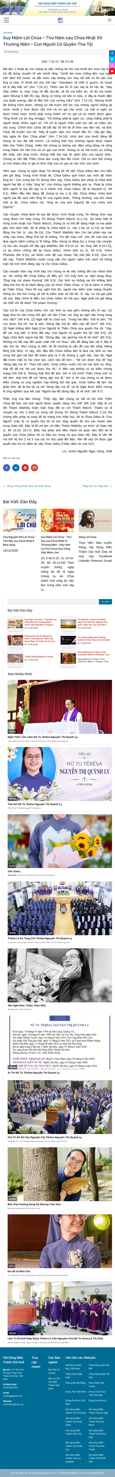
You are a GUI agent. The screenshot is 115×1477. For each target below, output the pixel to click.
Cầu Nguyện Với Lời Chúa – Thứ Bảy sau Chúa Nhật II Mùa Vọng (19, 540)
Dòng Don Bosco (97, 1400)
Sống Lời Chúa (87, 537)
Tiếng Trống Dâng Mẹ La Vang (39, 656)
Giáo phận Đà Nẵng (75, 1382)
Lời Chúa (7, 33)
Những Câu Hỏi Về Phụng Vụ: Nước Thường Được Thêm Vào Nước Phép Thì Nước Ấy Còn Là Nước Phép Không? (40, 640)
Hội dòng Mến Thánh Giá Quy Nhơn (96, 1421)
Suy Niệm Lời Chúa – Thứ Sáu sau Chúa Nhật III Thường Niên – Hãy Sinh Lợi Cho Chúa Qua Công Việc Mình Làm (56, 544)
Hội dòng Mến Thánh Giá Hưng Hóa (97, 1434)
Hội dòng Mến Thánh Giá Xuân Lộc (73, 1446)
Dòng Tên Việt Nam (75, 1391)
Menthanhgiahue (70, 1472)
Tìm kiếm (105, 601)
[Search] (109, 20)
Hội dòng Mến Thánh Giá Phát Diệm (73, 1421)
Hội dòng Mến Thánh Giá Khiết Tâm (97, 1458)
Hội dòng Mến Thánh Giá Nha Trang (96, 1446)
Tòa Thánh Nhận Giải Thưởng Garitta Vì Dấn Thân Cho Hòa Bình (94, 638)
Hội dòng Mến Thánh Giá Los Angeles (73, 1458)
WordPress (98, 1472)
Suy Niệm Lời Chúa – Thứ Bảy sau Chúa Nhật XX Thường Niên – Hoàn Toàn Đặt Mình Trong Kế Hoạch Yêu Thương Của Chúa (41, 623)
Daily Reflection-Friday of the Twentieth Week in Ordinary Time (94, 653)
